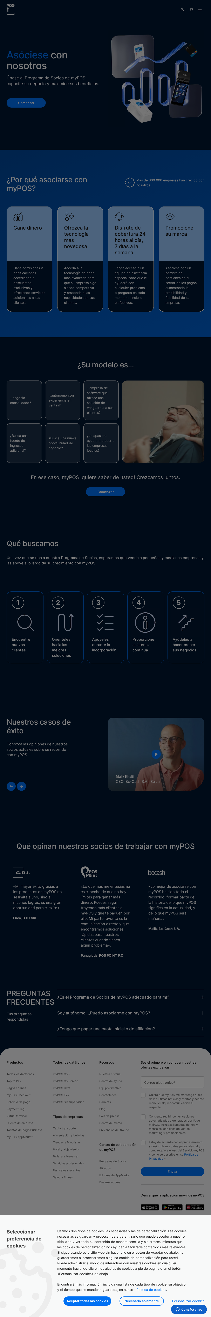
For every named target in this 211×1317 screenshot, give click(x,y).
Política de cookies (151, 1290)
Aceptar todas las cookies (87, 1301)
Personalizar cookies (188, 1301)
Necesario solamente (141, 1301)
